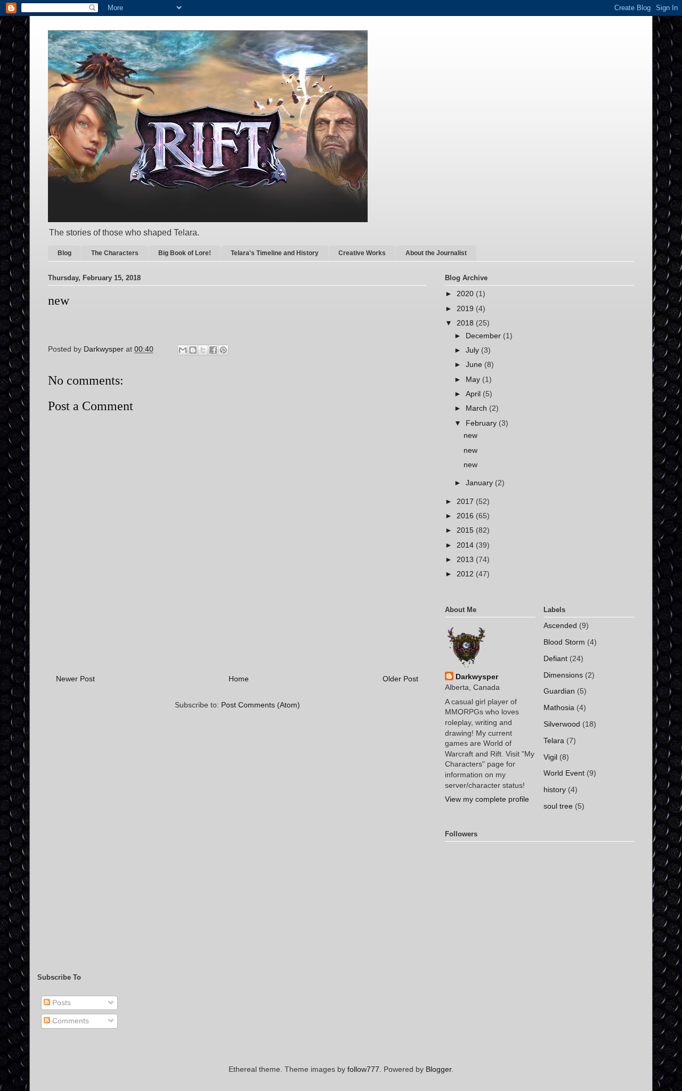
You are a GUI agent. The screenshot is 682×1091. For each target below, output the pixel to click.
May (474, 379)
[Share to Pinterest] (223, 350)
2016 (466, 515)
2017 (466, 501)
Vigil (550, 757)
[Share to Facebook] (213, 350)
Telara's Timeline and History (275, 253)
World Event (563, 773)
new (470, 435)
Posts (60, 1002)
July (473, 350)
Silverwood (561, 724)
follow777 (363, 1069)
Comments (69, 1020)
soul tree (558, 806)
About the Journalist (436, 253)
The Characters (115, 253)
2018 (466, 323)
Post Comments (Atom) (260, 705)
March (477, 408)
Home (239, 678)
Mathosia (558, 707)
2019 (466, 308)
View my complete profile (487, 799)
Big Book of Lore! (184, 253)
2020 (466, 293)
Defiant (555, 658)
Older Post (400, 678)
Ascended (560, 625)
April (474, 393)
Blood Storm (564, 642)
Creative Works (362, 253)
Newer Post (75, 678)
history (554, 789)
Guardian (559, 691)
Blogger (438, 1069)
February (482, 423)
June (475, 364)
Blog (64, 253)
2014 (466, 545)
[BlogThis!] (193, 350)
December (484, 335)
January (480, 482)
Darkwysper (477, 676)
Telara (553, 740)
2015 (466, 530)
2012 (466, 573)
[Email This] (182, 350)
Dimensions (563, 675)
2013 (466, 559)
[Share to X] (203, 350)
